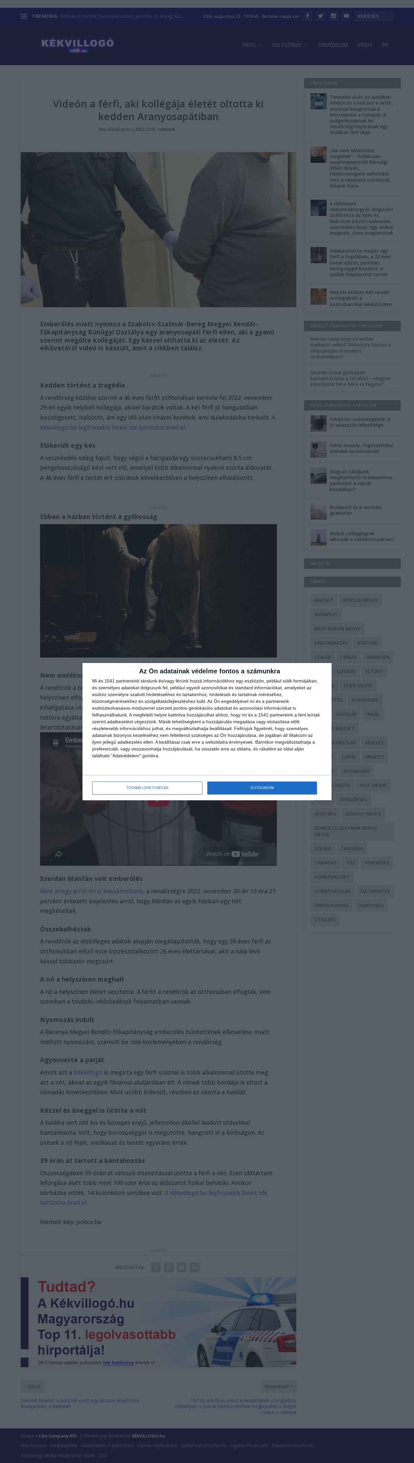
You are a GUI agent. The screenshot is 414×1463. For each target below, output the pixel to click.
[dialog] (207, 731)
